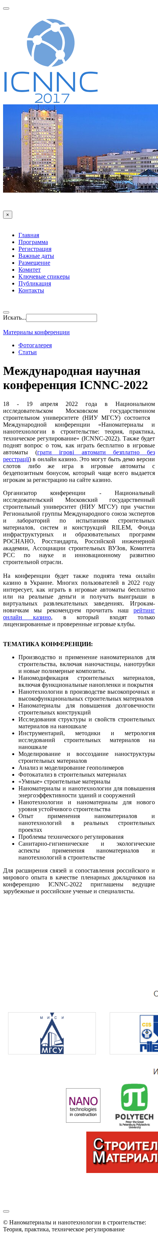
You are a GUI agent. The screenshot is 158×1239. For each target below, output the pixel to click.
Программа (33, 242)
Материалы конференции (36, 332)
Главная (28, 235)
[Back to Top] (6, 1211)
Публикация (34, 283)
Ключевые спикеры (44, 276)
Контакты (31, 290)
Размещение (34, 262)
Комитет (29, 269)
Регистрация (34, 249)
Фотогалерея (35, 345)
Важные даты (36, 255)
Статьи (27, 352)
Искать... (14, 317)
